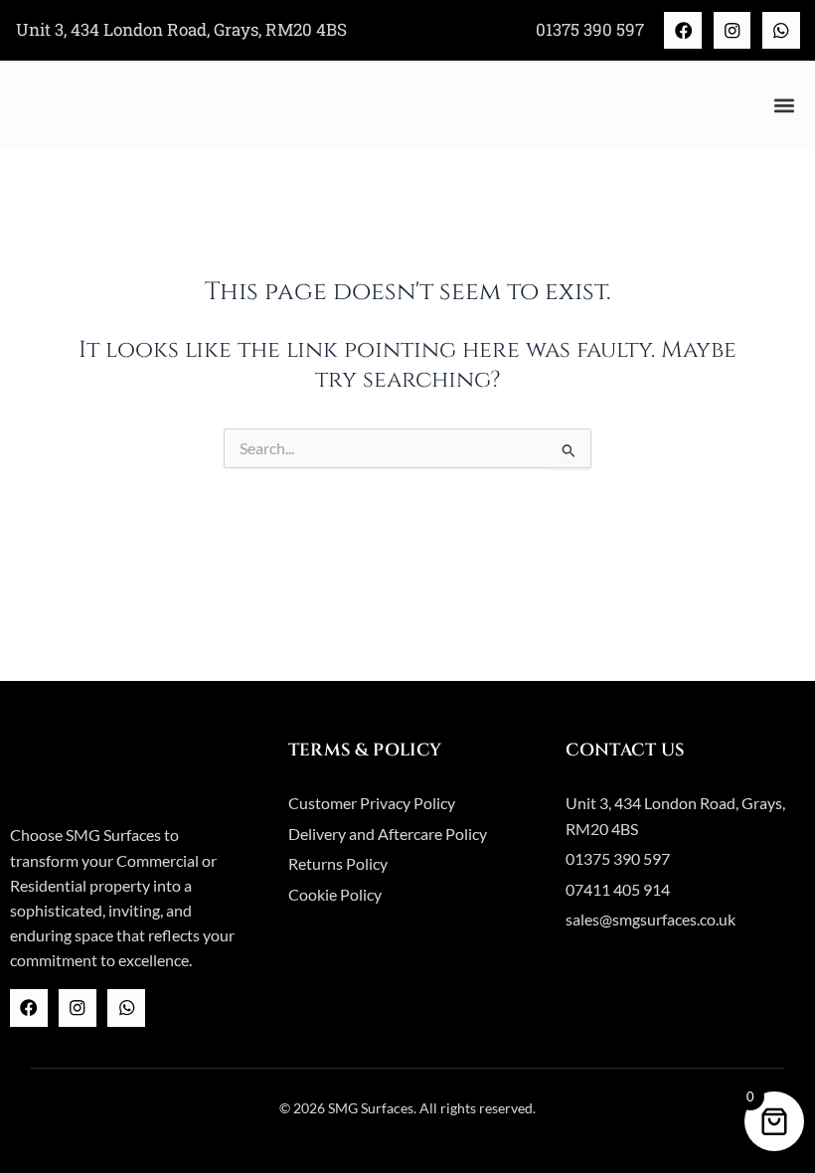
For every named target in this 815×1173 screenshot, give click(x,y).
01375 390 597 (590, 29)
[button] (783, 105)
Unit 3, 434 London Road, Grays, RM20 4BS (181, 29)
